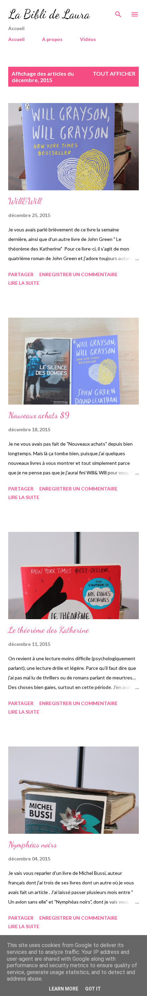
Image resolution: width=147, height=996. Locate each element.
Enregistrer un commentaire (78, 274)
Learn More (63, 989)
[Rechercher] (118, 12)
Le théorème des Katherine (48, 630)
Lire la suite (23, 283)
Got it (93, 989)
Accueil (16, 39)
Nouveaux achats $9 (38, 415)
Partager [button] (21, 274)
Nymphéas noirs (32, 845)
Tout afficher (114, 73)
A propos (52, 39)
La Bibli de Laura (49, 14)
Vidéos (88, 39)
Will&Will (24, 201)
